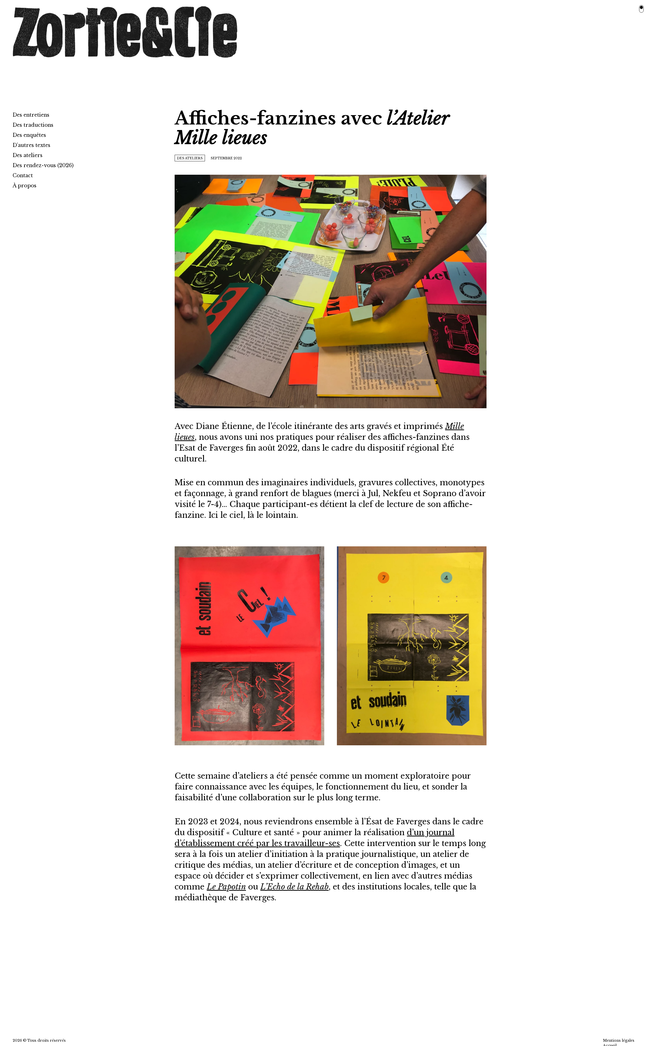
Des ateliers (27, 155)
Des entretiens (31, 115)
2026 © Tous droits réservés (39, 1040)
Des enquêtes (29, 135)
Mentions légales (618, 1040)
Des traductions (33, 125)
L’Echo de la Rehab (294, 886)
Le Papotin (226, 886)
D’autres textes (31, 145)
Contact (23, 175)
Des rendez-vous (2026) (43, 165)
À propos (24, 186)
